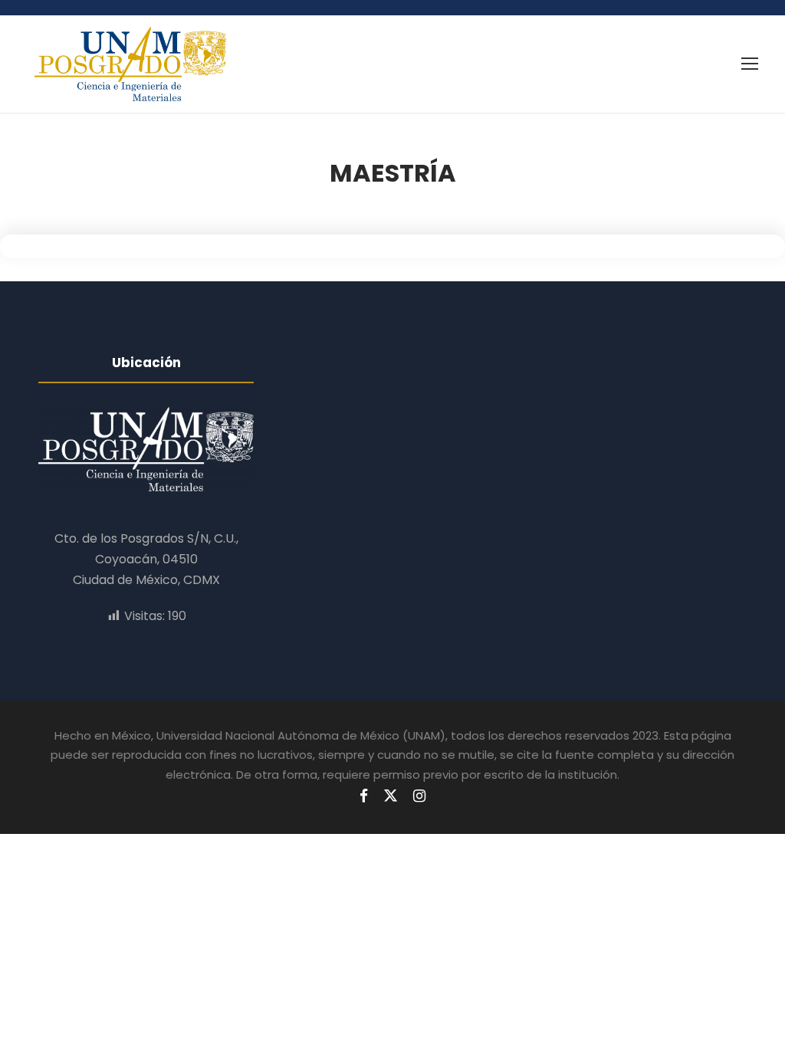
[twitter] (390, 796)
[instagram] (419, 796)
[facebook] (364, 796)
